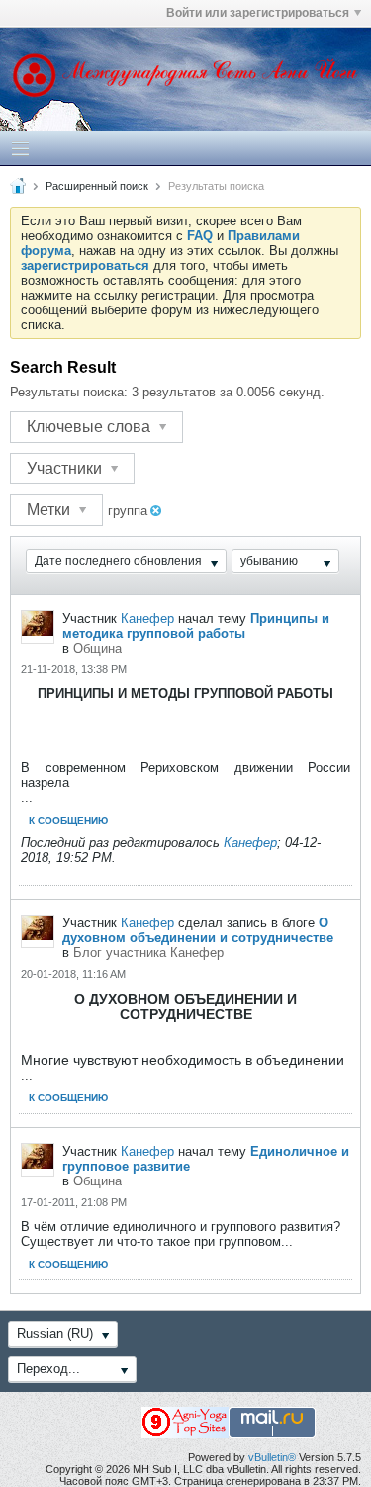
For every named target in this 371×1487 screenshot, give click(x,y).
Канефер (147, 618)
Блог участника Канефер (148, 952)
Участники (66, 468)
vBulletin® (272, 1457)
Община (97, 648)
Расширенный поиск (97, 186)
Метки (50, 509)
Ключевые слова (90, 426)
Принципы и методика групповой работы (195, 626)
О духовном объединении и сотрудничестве (197, 930)
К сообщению (68, 820)
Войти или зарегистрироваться (257, 13)
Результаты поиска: (69, 392)
